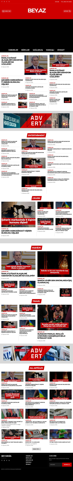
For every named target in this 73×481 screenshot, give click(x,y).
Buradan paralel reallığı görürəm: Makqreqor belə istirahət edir (37, 105)
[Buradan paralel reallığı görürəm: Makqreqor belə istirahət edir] (64, 221)
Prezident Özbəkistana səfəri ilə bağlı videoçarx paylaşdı (11, 422)
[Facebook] (2, 1)
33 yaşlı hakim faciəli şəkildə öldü (60, 442)
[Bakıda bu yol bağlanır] (36, 434)
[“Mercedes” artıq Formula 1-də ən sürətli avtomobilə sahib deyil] (36, 414)
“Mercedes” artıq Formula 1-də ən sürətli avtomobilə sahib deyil (35, 422)
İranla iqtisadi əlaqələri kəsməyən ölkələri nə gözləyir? (12, 61)
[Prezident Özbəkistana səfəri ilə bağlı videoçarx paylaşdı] (12, 414)
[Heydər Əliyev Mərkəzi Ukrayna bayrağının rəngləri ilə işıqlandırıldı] (64, 205)
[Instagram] (4, 1)
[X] (9, 1)
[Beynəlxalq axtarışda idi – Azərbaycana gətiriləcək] (61, 414)
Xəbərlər (4, 56)
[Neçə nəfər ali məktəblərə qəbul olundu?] (12, 434)
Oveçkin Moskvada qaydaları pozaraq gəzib (34, 87)
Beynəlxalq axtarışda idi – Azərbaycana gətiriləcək (58, 422)
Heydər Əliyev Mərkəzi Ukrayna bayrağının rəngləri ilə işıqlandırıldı (38, 96)
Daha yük (36, 449)
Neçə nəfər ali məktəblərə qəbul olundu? (12, 442)
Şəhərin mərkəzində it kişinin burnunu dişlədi (12, 82)
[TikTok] (6, 1)
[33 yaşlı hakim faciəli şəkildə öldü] (61, 434)
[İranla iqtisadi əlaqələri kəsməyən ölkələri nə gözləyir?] (36, 65)
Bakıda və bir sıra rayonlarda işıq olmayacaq (35, 80)
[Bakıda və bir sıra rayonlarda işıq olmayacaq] (68, 100)
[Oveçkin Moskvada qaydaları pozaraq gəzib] (45, 221)
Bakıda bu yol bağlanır (32, 442)
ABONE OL (67, 464)
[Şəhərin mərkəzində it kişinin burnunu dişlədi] (22, 105)
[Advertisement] (36, 33)
